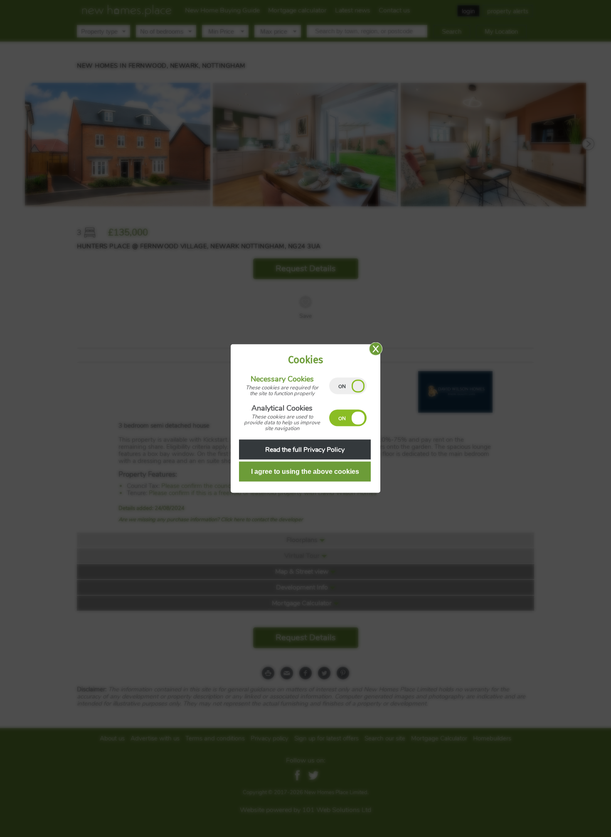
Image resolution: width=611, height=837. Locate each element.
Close (375, 349)
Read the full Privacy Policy (305, 449)
